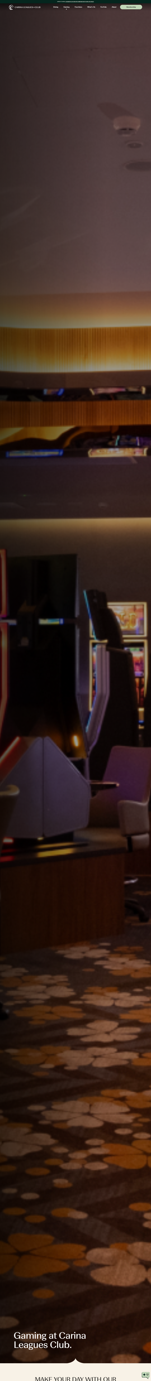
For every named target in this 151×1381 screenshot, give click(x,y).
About (114, 7)
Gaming (66, 7)
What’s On (91, 7)
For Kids (103, 7)
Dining (55, 7)
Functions (78, 7)
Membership (131, 7)
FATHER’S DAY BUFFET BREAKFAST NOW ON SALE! (79, 1)
